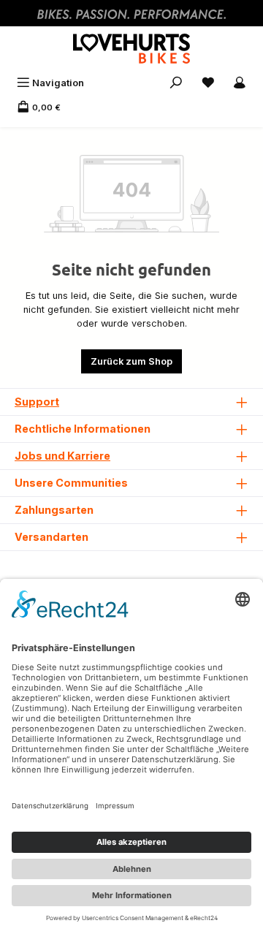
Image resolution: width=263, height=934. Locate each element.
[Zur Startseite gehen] (131, 49)
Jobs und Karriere (62, 455)
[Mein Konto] (240, 83)
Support (37, 401)
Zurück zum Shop (131, 361)
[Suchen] (176, 83)
